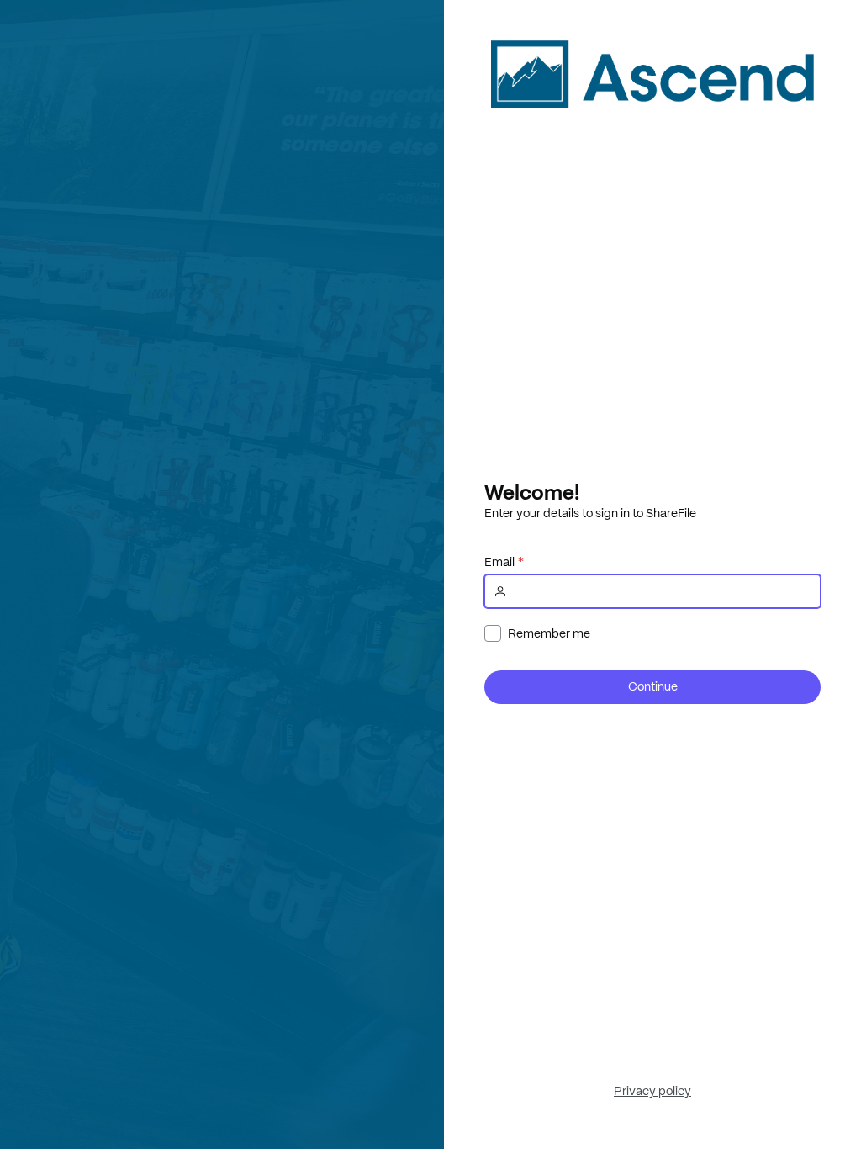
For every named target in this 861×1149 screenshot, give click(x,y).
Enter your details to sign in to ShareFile (590, 513)
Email (499, 562)
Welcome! (531, 492)
